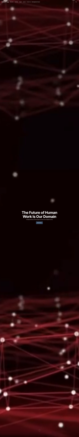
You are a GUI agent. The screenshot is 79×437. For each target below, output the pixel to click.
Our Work (16, 1)
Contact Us (29, 1)
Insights (20, 1)
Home (8, 1)
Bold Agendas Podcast (36, 1)
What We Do (39, 222)
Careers (24, 1)
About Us (11, 1)
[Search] (76, 2)
